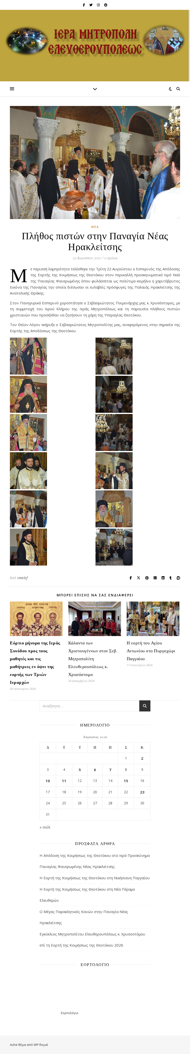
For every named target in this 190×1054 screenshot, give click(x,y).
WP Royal (41, 1044)
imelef (22, 577)
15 (126, 780)
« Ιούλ (45, 827)
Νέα (95, 227)
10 (48, 780)
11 (64, 780)
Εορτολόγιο (69, 1013)
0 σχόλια (111, 257)
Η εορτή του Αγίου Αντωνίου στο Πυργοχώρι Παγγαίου (151, 650)
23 (142, 792)
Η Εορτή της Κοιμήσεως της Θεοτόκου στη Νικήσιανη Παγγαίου (95, 877)
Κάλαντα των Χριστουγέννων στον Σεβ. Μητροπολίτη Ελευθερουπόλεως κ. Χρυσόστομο (93, 658)
